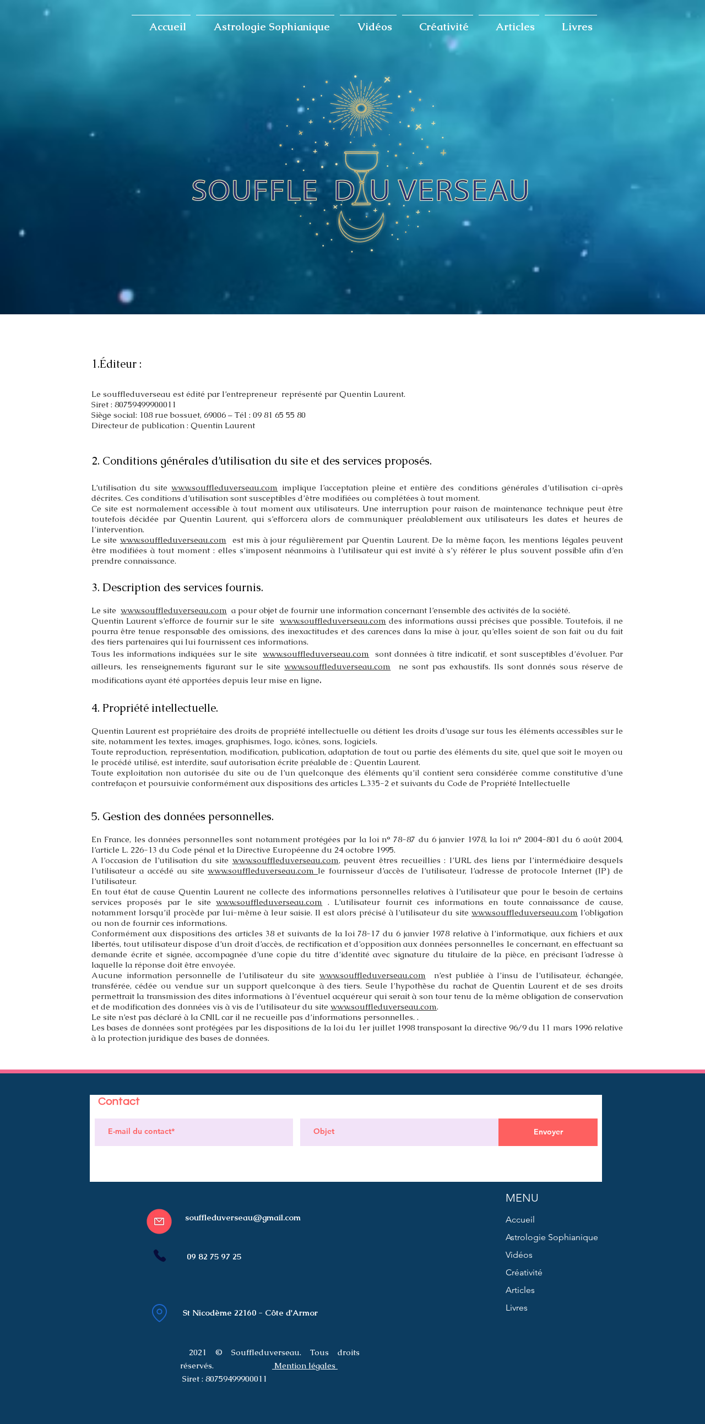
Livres (517, 1307)
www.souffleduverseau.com (224, 487)
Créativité (524, 1272)
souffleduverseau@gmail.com (243, 1217)
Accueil (520, 1219)
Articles (520, 1290)
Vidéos (519, 1255)
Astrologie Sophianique (552, 1237)
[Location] (159, 1313)
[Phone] (159, 1255)
